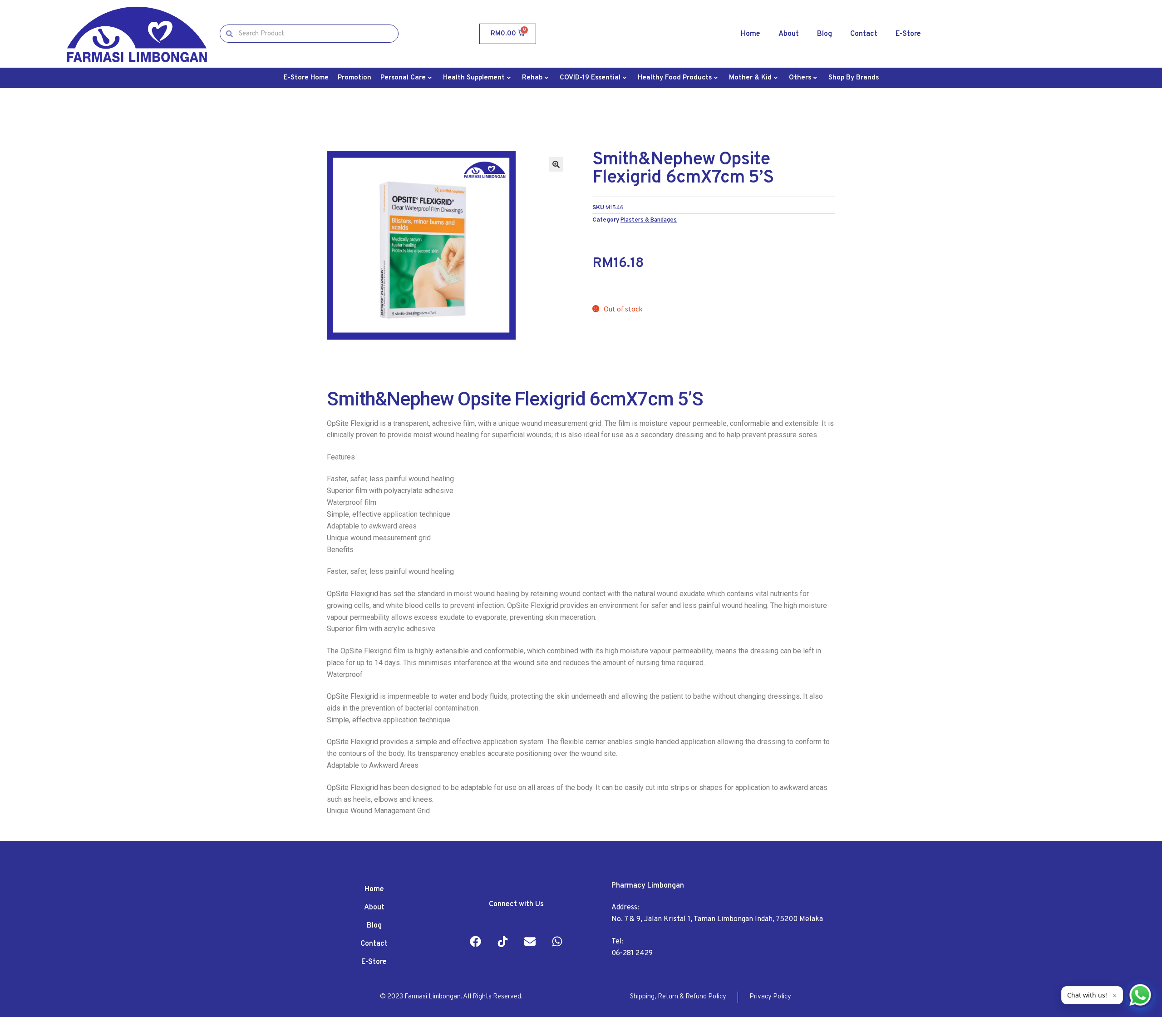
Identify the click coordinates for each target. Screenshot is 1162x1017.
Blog (824, 34)
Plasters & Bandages (648, 220)
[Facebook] (475, 941)
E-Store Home (306, 78)
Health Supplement (474, 78)
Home (750, 34)
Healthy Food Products (675, 78)
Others (800, 78)
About (788, 34)
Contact (863, 34)
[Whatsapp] (557, 941)
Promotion (354, 78)
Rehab (532, 78)
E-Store (908, 34)
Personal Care (403, 78)
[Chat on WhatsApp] (1140, 995)
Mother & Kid (750, 78)
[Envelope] (530, 941)
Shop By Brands (853, 78)
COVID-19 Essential (590, 78)
